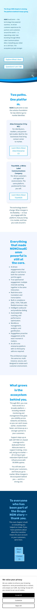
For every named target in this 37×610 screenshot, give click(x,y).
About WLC (18, 550)
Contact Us (19, 557)
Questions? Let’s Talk (14, 66)
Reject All (18, 606)
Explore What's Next (13, 59)
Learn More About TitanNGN (19, 196)
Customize (18, 600)
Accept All (18, 595)
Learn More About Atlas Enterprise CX (19, 151)
